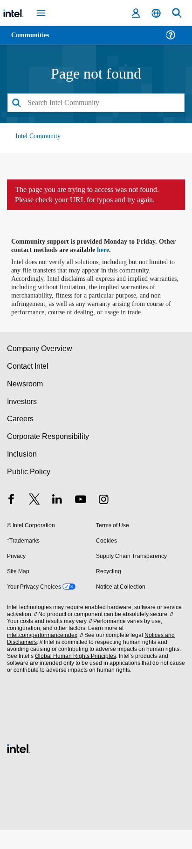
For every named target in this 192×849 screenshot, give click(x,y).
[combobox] (96, 103)
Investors (22, 420)
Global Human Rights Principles (73, 675)
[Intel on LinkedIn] (57, 519)
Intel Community (38, 136)
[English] (156, 13)
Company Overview (40, 367)
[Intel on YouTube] (81, 519)
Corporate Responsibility (48, 455)
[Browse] (33, 40)
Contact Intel (28, 385)
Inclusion (21, 473)
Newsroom (25, 403)
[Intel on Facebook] (11, 519)
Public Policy (28, 490)
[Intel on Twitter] (34, 519)
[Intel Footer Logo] (18, 766)
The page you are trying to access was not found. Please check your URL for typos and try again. (93, 200)
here (108, 261)
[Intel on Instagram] (103, 519)
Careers (20, 438)
